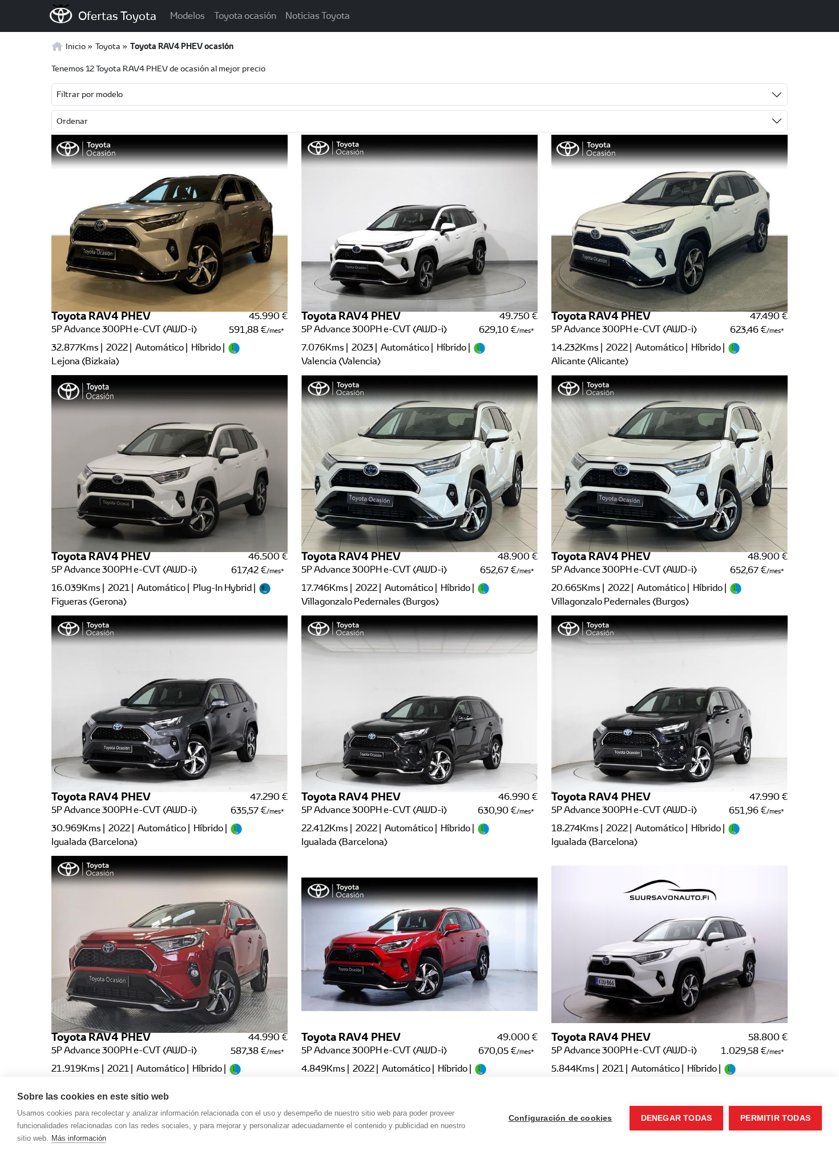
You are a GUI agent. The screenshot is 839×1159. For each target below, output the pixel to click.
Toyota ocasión (245, 16)
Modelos (187, 16)
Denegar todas (676, 1118)
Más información (78, 1138)
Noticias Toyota (317, 16)
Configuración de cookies (560, 1118)
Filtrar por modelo (90, 94)
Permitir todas (775, 1118)
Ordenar (72, 121)
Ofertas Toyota (117, 15)
